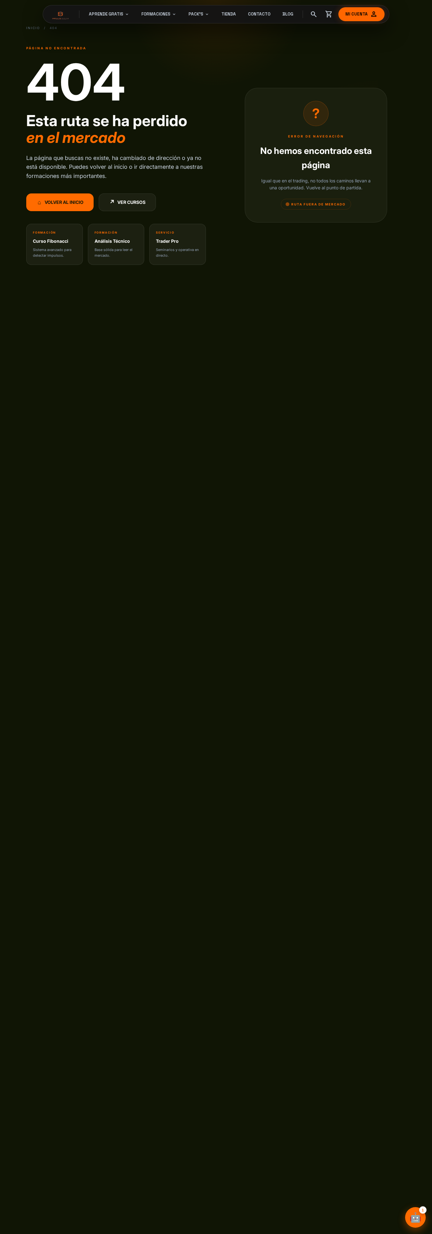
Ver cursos (127, 202)
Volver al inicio (61, 202)
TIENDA (228, 14)
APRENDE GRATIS (109, 14)
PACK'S (198, 14)
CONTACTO (259, 14)
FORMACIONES (158, 14)
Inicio (33, 28)
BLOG (287, 14)
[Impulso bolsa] (61, 14)
